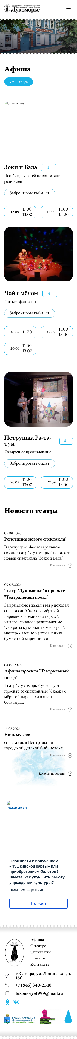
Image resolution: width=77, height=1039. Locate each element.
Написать (38, 903)
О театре (38, 946)
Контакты (39, 965)
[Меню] (68, 8)
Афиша (37, 940)
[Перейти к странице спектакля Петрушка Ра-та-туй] (38, 399)
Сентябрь (19, 82)
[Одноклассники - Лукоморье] (7, 1003)
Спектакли (40, 952)
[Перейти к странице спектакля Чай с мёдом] (38, 254)
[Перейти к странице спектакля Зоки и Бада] (38, 128)
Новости (37, 958)
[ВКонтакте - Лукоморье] (16, 1003)
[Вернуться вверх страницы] (68, 1016)
